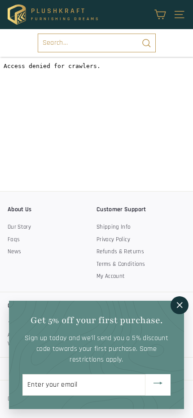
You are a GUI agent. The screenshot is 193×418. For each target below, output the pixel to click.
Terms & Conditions (120, 264)
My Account (110, 276)
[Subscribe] (158, 385)
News (14, 251)
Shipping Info (113, 226)
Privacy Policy (113, 239)
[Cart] (160, 14)
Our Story (19, 226)
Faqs (14, 239)
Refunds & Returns (120, 251)
